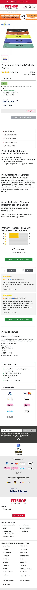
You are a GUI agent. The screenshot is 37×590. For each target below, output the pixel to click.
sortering (11, 270)
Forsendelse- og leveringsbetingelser (8, 532)
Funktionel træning (8, 572)
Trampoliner (23, 552)
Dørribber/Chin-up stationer (25, 576)
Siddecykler (23, 562)
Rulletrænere (23, 565)
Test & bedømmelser (10, 142)
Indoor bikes (6, 559)
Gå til (6, 509)
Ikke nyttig (13, 289)
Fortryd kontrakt (18, 515)
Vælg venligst (7, 78)
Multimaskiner (7, 552)
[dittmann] (5, 23)
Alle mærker (6, 585)
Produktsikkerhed (9, 146)
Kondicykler (6, 565)
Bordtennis (6, 555)
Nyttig (6, 289)
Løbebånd (6, 549)
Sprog (28, 270)
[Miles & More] (18, 490)
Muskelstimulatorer (8, 580)
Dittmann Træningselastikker (10, 12)
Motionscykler (24, 546)
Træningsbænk (24, 555)
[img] (17, 100)
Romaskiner (23, 549)
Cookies (5, 528)
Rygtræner (6, 575)
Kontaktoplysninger (25, 528)
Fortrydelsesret (24, 531)
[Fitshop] (11, 7)
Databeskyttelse (24, 525)
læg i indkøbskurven (23, 117)
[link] (10, 393)
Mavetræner (23, 572)
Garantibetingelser (10, 138)
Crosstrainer (6, 546)
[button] (5, 59)
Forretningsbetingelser (9, 525)
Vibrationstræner (25, 580)
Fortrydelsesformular (8, 536)
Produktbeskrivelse (10, 135)
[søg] (30, 7)
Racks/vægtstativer (25, 568)
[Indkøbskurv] (34, 7)
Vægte (22, 559)
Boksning (5, 562)
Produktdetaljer (9, 131)
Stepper (5, 568)
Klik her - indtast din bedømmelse (18, 259)
